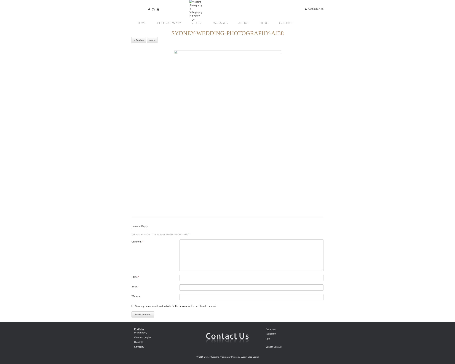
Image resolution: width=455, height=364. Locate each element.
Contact (286, 23)
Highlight (138, 342)
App (268, 338)
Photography (169, 23)
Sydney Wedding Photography (217, 356)
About (243, 23)
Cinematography (142, 337)
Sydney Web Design (250, 356)
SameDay (139, 346)
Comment (137, 241)
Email (135, 286)
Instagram (271, 333)
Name (135, 276)
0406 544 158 (315, 9)
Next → (152, 40)
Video (196, 23)
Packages (220, 23)
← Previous (138, 40)
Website (136, 296)
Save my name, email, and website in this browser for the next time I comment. (176, 306)
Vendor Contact (274, 346)
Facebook (271, 329)
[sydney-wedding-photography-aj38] (227, 130)
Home (141, 23)
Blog (264, 23)
